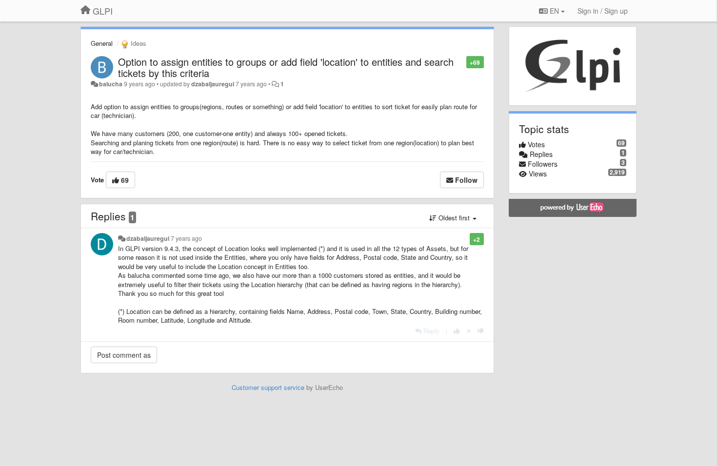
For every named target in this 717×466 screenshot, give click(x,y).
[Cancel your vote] (468, 330)
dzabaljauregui (212, 83)
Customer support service (268, 387)
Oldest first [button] (454, 217)
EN (554, 11)
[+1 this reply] (457, 330)
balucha (110, 83)
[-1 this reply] (481, 330)
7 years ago (186, 238)
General (102, 43)
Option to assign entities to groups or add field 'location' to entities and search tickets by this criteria (286, 67)
